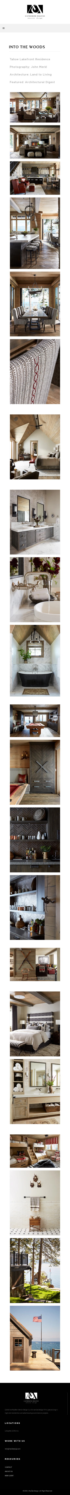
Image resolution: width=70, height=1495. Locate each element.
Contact (8, 1467)
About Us (9, 1471)
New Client (9, 1476)
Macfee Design (34, 1491)
